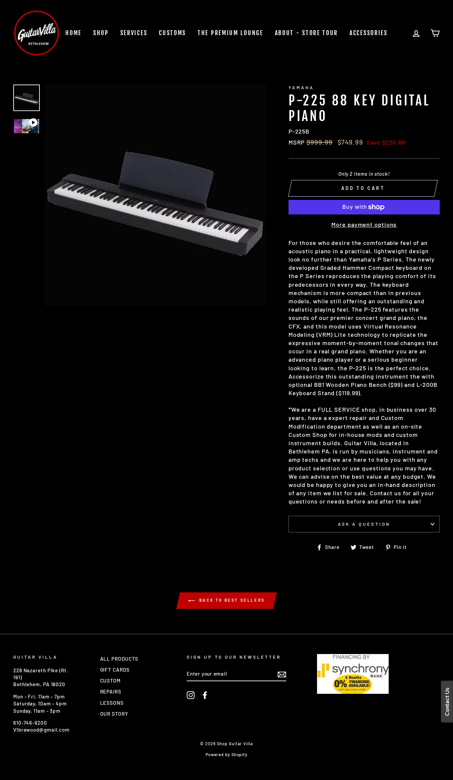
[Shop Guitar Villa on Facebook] (205, 695)
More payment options (364, 224)
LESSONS (112, 703)
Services (134, 32)
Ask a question (364, 524)
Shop (101, 32)
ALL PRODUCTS (119, 659)
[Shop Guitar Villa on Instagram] (191, 695)
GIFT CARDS (115, 670)
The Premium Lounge (230, 32)
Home (73, 32)
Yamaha (301, 87)
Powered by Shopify (226, 754)
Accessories (369, 32)
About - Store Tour (306, 32)
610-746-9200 (30, 723)
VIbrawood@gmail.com (41, 730)
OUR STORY (114, 714)
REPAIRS (110, 691)
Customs (172, 32)
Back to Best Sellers (231, 600)
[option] (155, 195)
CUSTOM (110, 681)
